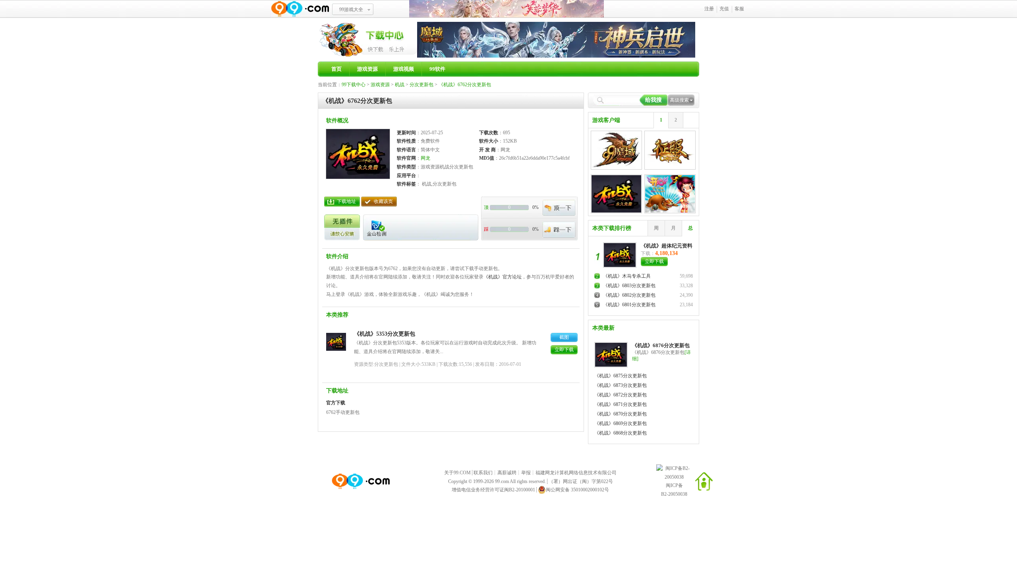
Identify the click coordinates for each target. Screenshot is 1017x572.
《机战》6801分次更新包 (629, 304)
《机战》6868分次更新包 (620, 433)
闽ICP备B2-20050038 (674, 490)
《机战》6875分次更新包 (620, 376)
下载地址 (346, 201)
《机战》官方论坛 (502, 277)
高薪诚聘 (506, 472)
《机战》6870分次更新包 (620, 414)
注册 (709, 9)
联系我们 (483, 472)
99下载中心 (353, 84)
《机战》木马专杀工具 (627, 276)
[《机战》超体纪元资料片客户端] (616, 193)
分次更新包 (421, 84)
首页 (336, 69)
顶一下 (559, 208)
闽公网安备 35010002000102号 (577, 490)
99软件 (437, 69)
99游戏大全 (351, 9)
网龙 (425, 158)
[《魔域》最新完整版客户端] (616, 149)
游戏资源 (367, 69)
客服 (739, 9)
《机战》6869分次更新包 (620, 423)
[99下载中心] (367, 56)
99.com (502, 481)
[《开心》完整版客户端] (670, 193)
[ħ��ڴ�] (556, 56)
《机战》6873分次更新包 (620, 385)
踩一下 (559, 230)
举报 (526, 472)
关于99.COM (457, 472)
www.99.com (300, 9)
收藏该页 (383, 201)
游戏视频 (403, 69)
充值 (724, 9)
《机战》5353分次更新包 (384, 334)
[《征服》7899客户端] (670, 149)
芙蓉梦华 (506, 9)
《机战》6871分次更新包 (620, 404)
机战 (399, 84)
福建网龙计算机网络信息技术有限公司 (576, 472)
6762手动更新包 (343, 412)
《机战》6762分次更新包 (465, 84)
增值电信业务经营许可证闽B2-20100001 (493, 490)
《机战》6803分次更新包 (629, 285)
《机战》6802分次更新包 (629, 295)
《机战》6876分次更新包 (661, 345)
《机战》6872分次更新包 (620, 395)
